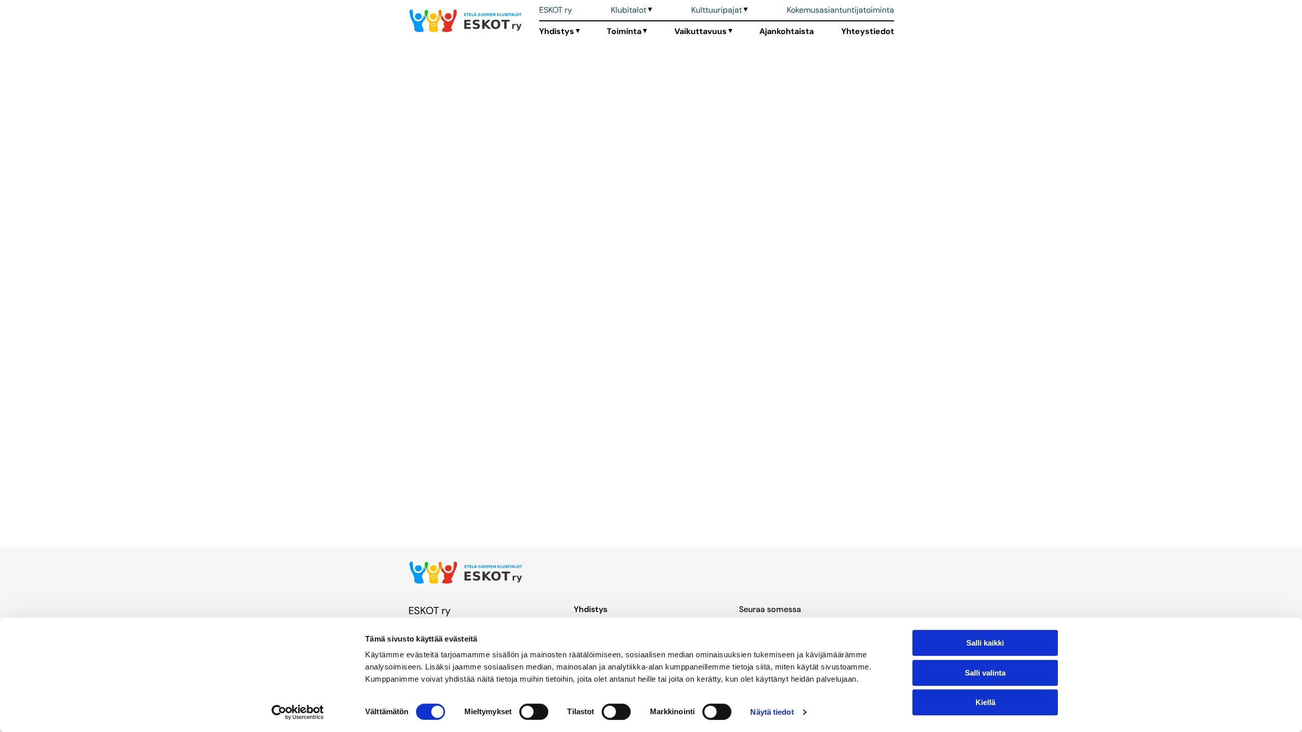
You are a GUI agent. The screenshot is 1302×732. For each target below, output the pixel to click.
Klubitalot (628, 10)
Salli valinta (985, 672)
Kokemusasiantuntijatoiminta (840, 10)
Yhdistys (556, 31)
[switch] (533, 712)
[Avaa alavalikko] (649, 10)
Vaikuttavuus (700, 31)
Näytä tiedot (771, 712)
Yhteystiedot (867, 31)
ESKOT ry (555, 10)
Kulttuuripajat (716, 10)
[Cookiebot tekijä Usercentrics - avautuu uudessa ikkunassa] (297, 712)
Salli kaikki (985, 642)
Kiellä (985, 702)
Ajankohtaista (786, 31)
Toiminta (624, 31)
